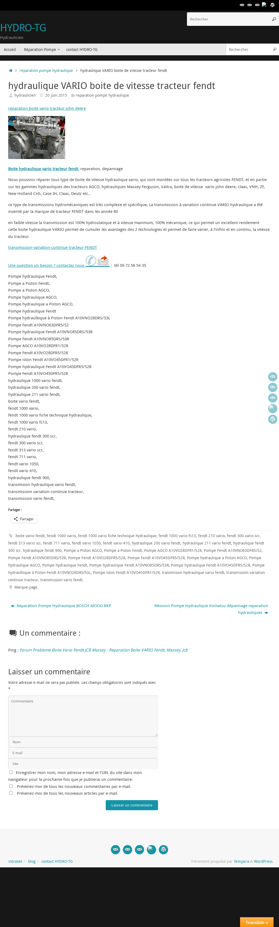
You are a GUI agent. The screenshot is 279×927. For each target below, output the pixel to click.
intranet (15, 861)
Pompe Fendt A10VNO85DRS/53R (37, 557)
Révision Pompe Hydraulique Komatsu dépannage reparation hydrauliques (211, 609)
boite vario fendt (30, 535)
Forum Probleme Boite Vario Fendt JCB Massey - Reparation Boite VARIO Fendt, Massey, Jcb (104, 650)
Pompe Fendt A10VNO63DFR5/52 (233, 550)
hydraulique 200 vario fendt (156, 543)
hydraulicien (25, 95)
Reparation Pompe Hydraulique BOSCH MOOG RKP (63, 605)
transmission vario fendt (61, 579)
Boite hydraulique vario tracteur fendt (43, 168)
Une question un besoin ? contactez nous (47, 265)
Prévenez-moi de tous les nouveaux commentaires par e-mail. (74, 786)
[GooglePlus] (265, 5)
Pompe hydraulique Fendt (64, 565)
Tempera (241, 861)
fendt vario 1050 (86, 543)
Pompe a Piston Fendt (123, 550)
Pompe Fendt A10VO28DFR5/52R (96, 557)
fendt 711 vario (56, 543)
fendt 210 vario (211, 535)
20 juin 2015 (56, 95)
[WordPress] (272, 5)
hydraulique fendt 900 (42, 550)
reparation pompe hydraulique (46, 70)
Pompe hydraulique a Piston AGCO (217, 557)
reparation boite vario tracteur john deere (47, 108)
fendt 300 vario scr (243, 535)
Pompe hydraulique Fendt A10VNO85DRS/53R (129, 565)
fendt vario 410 (116, 543)
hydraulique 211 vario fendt (207, 543)
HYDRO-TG (23, 27)
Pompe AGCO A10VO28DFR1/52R (173, 550)
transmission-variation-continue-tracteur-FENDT (52, 247)
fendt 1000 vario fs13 (177, 535)
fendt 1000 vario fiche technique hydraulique (117, 535)
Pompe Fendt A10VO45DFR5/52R (156, 557)
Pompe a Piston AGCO (83, 550)
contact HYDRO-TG (57, 861)
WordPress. (264, 861)
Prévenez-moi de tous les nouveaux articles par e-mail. (67, 793)
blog (31, 861)
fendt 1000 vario (61, 535)
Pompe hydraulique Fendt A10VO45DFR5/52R (210, 565)
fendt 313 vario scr (24, 543)
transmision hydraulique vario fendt (193, 572)
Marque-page (25, 587)
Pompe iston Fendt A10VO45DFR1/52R (126, 572)
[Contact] (242, 5)
